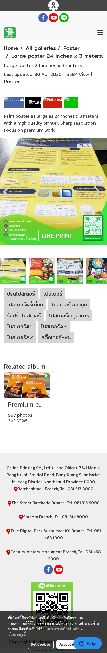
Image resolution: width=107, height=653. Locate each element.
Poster (12, 81)
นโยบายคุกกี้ (17, 634)
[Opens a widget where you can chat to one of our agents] (87, 643)
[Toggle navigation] (100, 32)
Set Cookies (40, 644)
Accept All (67, 644)
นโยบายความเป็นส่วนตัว (61, 629)
